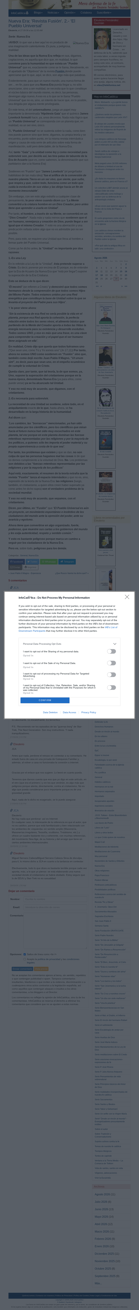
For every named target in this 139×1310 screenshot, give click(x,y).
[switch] (111, 651)
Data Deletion (50, 712)
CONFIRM (45, 700)
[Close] (128, 598)
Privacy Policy (88, 712)
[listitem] (69, 644)
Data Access (69, 712)
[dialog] (69, 655)
